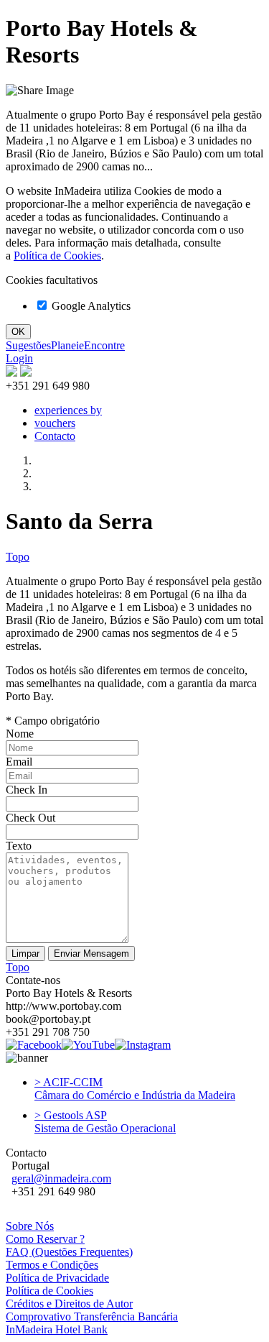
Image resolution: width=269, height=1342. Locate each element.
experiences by (68, 410)
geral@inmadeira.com (61, 1178)
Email (19, 761)
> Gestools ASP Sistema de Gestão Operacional (105, 1121)
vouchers (54, 423)
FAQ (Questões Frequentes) (69, 1252)
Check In (26, 789)
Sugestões (28, 345)
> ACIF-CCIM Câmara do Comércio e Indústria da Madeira (134, 1088)
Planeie (67, 345)
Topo (17, 557)
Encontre (104, 345)
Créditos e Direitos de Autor (69, 1303)
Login (19, 358)
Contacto (54, 436)
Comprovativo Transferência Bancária (92, 1316)
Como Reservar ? (45, 1239)
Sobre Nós (30, 1226)
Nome (20, 733)
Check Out (30, 818)
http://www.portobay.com (63, 1006)
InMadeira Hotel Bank (57, 1329)
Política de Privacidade (57, 1278)
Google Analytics (90, 306)
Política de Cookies (57, 255)
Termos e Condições (52, 1265)
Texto (19, 846)
